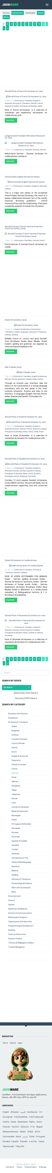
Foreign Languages (21, 332)
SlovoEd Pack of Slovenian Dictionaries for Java (25, 615)
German (34, 103)
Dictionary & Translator (23, 101)
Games (11, 905)
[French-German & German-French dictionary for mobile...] (26, 235)
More (14, 892)
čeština (6, 1122)
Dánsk (13, 1122)
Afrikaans (15, 1112)
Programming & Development (20, 926)
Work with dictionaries (21, 888)
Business (16, 866)
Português (40, 1136)
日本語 (30, 1132)
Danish (40, 379)
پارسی (25, 1136)
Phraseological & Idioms (22, 883)
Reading (11, 930)
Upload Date (17, 13)
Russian (36, 150)
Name (6, 17)
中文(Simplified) (20, 1117)
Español (15, 1141)
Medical (15, 871)
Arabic (14, 726)
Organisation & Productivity (20, 921)
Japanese (16, 794)
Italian (40, 106)
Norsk (18, 1136)
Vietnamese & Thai (20, 858)
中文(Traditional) (36, 1117)
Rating (40, 13)
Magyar (39, 1127)
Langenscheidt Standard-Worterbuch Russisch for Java (25, 137)
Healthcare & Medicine (17, 909)
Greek (36, 432)
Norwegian (9, 476)
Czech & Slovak (18, 743)
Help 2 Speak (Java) (13, 367)
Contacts (10, 1167)
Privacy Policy (30, 1167)
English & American (39, 186)
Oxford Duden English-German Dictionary (22, 177)
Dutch (30, 432)
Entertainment (14, 896)
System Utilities (15, 938)
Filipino (32, 1122)
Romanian (32, 476)
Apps (20, 1043)
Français (6, 1127)
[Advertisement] (26, 58)
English (6, 1112)
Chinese (15, 735)
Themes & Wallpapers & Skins (21, 943)
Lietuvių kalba (8, 1136)
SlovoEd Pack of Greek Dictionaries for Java (23, 417)
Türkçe (41, 1141)
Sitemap (42, 1167)
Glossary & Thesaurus (21, 103)
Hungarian (16, 786)
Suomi (39, 1122)
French (40, 103)
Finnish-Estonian (19, 764)
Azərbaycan (32, 1112)
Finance (11, 900)
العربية (23, 1112)
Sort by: (6, 13)
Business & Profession (18, 714)
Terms (19, 1167)
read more (10, 120)
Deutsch (15, 1127)
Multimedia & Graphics (17, 917)
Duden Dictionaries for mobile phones (21, 560)
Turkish (15, 849)
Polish (41, 432)
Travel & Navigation (16, 947)
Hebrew (15, 781)
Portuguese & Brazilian (28, 106)
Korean (15, 798)
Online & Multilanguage (21, 862)
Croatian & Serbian (35, 633)
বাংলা (40, 1112)
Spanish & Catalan (12, 106)
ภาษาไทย (33, 1141)
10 (39, 24)
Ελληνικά (25, 1127)
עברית (32, 1127)
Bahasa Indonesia (10, 1132)
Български (7, 1117)
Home (5, 1043)
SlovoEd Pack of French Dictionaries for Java (24, 91)
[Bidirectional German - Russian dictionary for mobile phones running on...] (26, 144)
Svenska (23, 1141)
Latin (14, 803)
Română (6, 1141)
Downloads (30, 13)
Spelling (15, 335)
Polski (31, 1136)
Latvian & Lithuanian (20, 807)
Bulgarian (23, 476)
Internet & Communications (20, 913)
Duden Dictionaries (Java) (16, 320)
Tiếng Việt (19, 1146)
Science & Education (22, 329)
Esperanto (16, 760)
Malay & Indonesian (20, 811)
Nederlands (23, 1122)
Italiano (23, 1132)
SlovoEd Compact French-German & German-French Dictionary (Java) (24, 227)
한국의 (37, 1132)
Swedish (37, 474)
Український (8, 1146)
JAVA (10, 4)
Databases (13, 718)
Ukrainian (15, 854)
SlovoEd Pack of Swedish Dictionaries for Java (24, 459)
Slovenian (8, 635)
